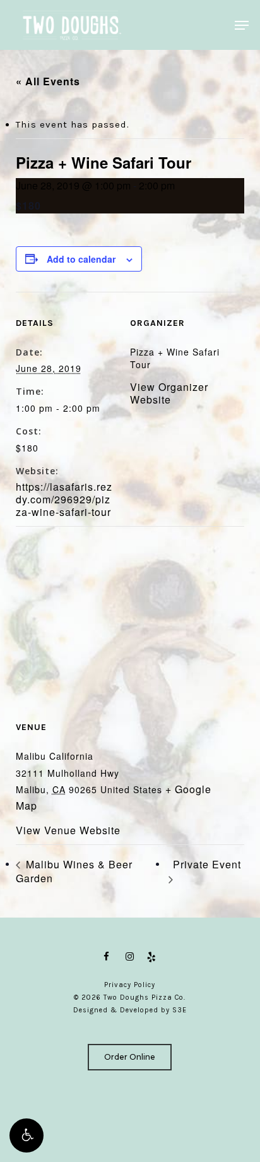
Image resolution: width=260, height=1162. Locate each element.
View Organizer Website (169, 393)
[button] (26, 1135)
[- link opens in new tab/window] (108, 956)
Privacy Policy (129, 985)
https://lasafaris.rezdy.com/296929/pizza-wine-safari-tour (64, 499)
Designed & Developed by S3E (130, 1010)
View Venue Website (68, 830)
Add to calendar (81, 259)
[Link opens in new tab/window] (130, 956)
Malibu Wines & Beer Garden (74, 871)
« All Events (48, 81)
